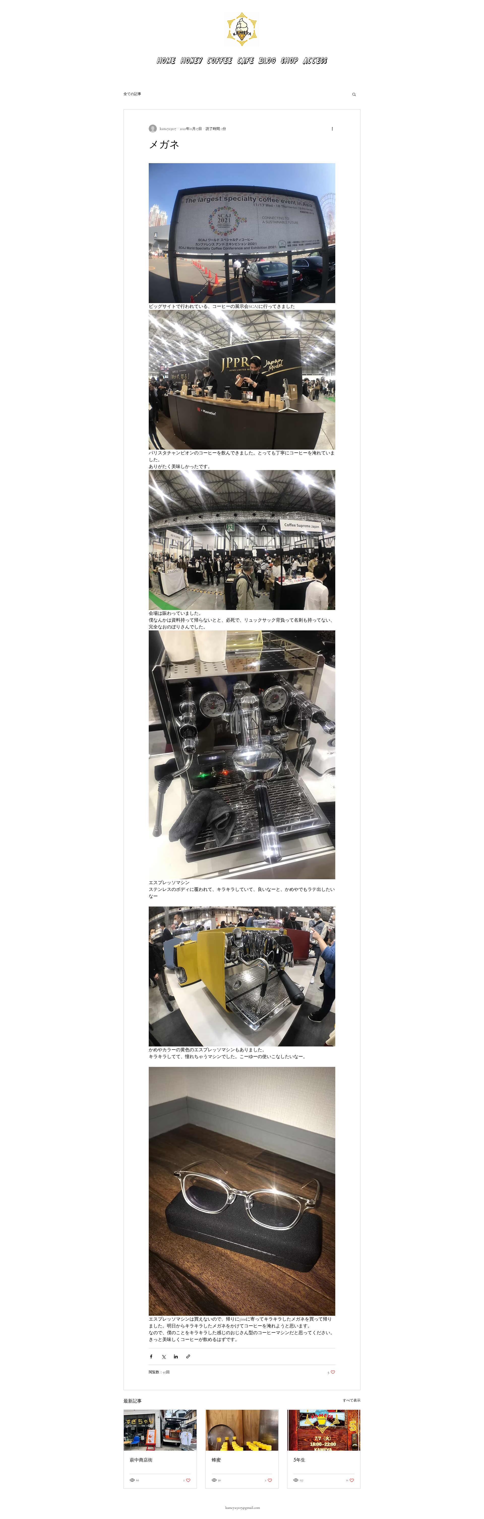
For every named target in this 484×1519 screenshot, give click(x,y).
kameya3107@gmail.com (242, 1507)
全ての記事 (132, 94)
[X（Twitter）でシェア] (163, 1356)
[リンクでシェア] (188, 1356)
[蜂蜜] (242, 1430)
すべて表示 (351, 1400)
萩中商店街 (141, 1460)
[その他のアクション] (332, 129)
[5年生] (323, 1430)
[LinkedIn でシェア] (175, 1356)
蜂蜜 (216, 1460)
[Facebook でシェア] (151, 1356)
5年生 (299, 1460)
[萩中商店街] (160, 1430)
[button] (354, 94)
